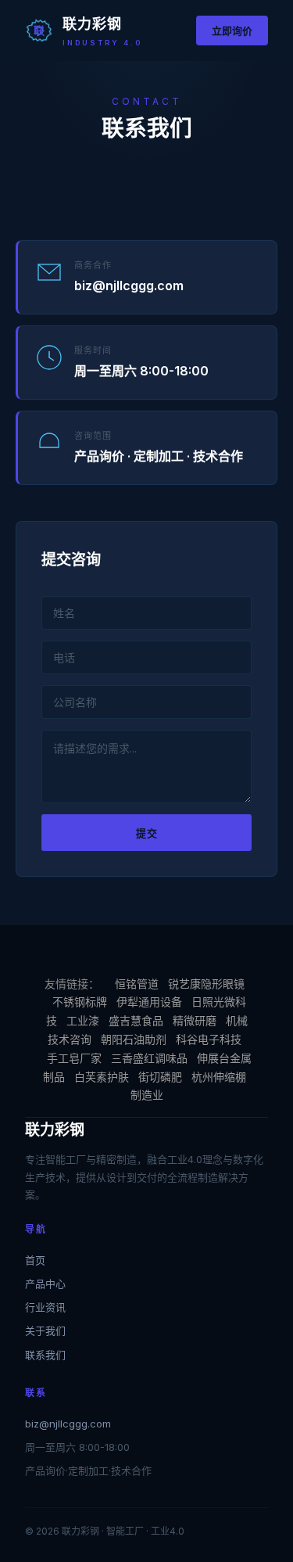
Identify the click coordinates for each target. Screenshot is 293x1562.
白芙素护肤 (101, 1076)
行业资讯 (45, 1307)
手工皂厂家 (74, 1058)
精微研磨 (194, 1020)
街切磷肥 (160, 1076)
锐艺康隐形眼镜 (206, 983)
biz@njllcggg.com (68, 1423)
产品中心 (45, 1283)
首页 (35, 1260)
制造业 (146, 1094)
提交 (147, 833)
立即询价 (232, 30)
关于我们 (45, 1330)
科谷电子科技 (208, 1039)
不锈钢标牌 (79, 1001)
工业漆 (82, 1020)
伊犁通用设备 (149, 1001)
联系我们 (45, 1354)
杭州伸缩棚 (218, 1076)
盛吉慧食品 (136, 1020)
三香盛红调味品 (149, 1058)
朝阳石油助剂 (133, 1039)
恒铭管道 (137, 983)
